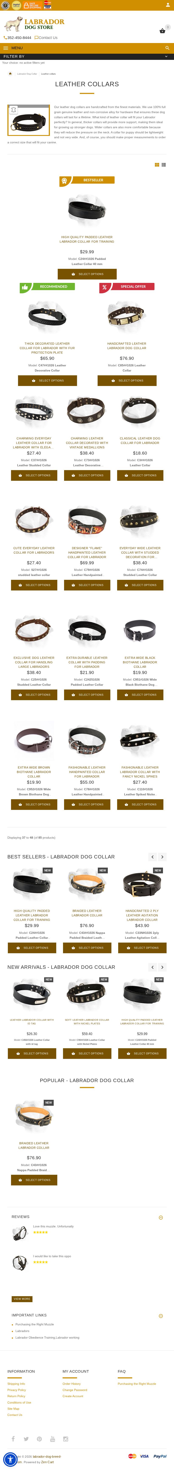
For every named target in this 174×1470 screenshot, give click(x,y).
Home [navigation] (10, 73)
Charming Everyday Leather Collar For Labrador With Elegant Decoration (34, 443)
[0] (162, 33)
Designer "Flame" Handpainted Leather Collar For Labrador (87, 552)
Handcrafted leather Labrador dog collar (126, 346)
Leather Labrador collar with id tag (32, 1022)
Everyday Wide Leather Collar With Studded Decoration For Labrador (140, 552)
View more (22, 1298)
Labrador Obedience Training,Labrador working (47, 1337)
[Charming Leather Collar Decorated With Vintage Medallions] (87, 412)
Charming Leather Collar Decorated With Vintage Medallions (87, 443)
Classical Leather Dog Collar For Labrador (140, 441)
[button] (166, 48)
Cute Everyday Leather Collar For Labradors (34, 550)
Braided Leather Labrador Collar (87, 913)
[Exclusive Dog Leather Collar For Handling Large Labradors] (34, 631)
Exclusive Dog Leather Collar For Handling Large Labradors (34, 662)
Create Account (73, 1396)
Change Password (75, 1390)
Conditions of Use (19, 1402)
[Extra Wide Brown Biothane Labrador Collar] (34, 741)
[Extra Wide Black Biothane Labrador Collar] (140, 631)
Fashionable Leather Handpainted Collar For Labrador (87, 772)
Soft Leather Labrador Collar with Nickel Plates (87, 1022)
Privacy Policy (16, 1390)
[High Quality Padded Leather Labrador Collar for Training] (31, 884)
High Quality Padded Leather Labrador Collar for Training (87, 239)
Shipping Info (16, 1383)
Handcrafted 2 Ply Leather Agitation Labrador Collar (142, 915)
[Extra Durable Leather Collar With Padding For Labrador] (87, 631)
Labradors (22, 1331)
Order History (72, 1383)
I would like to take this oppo (52, 1256)
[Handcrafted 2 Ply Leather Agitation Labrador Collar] (142, 884)
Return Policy (16, 1396)
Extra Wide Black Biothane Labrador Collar (140, 662)
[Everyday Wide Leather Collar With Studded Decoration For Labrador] (140, 521)
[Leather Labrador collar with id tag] (31, 994)
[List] (164, 165)
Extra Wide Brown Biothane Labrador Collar (34, 772)
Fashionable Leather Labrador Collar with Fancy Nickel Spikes (140, 772)
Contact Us (48, 38)
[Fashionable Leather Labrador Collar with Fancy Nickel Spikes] (140, 741)
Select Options (91, 274)
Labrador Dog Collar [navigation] (27, 74)
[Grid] (157, 165)
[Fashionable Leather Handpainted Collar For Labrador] (87, 741)
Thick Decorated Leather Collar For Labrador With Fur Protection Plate (47, 348)
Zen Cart (47, 1462)
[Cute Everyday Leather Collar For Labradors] (34, 521)
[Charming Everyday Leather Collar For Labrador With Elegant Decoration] (34, 412)
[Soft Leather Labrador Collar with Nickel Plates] (87, 994)
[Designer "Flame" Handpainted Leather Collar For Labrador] (87, 521)
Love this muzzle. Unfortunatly (53, 1226)
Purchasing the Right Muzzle (34, 1324)
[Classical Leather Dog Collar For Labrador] (140, 412)
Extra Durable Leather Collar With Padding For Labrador (87, 662)
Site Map (13, 1408)
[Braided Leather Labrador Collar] (87, 884)
